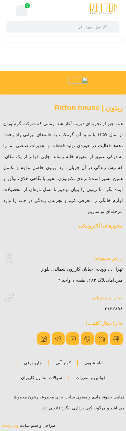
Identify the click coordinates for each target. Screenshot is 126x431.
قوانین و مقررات (90, 377)
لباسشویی (93, 362)
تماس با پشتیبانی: (107, 297)
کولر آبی (63, 362)
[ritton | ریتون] (103, 11)
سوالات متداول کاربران (41, 377)
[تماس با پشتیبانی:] (9, 297)
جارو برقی (33, 362)
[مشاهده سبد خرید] (22, 11)
